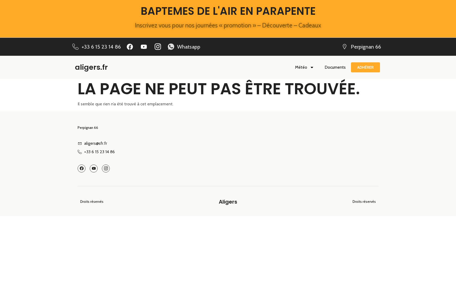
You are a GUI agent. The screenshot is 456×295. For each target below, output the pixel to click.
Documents (335, 67)
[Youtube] (143, 46)
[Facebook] (130, 46)
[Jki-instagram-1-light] (157, 46)
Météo (301, 67)
